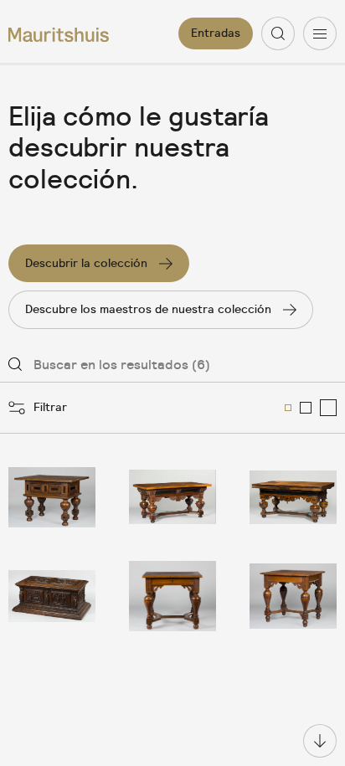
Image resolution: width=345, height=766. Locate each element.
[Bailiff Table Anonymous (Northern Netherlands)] (51, 497)
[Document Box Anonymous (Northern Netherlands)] (51, 596)
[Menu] (320, 33)
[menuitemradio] (288, 407)
